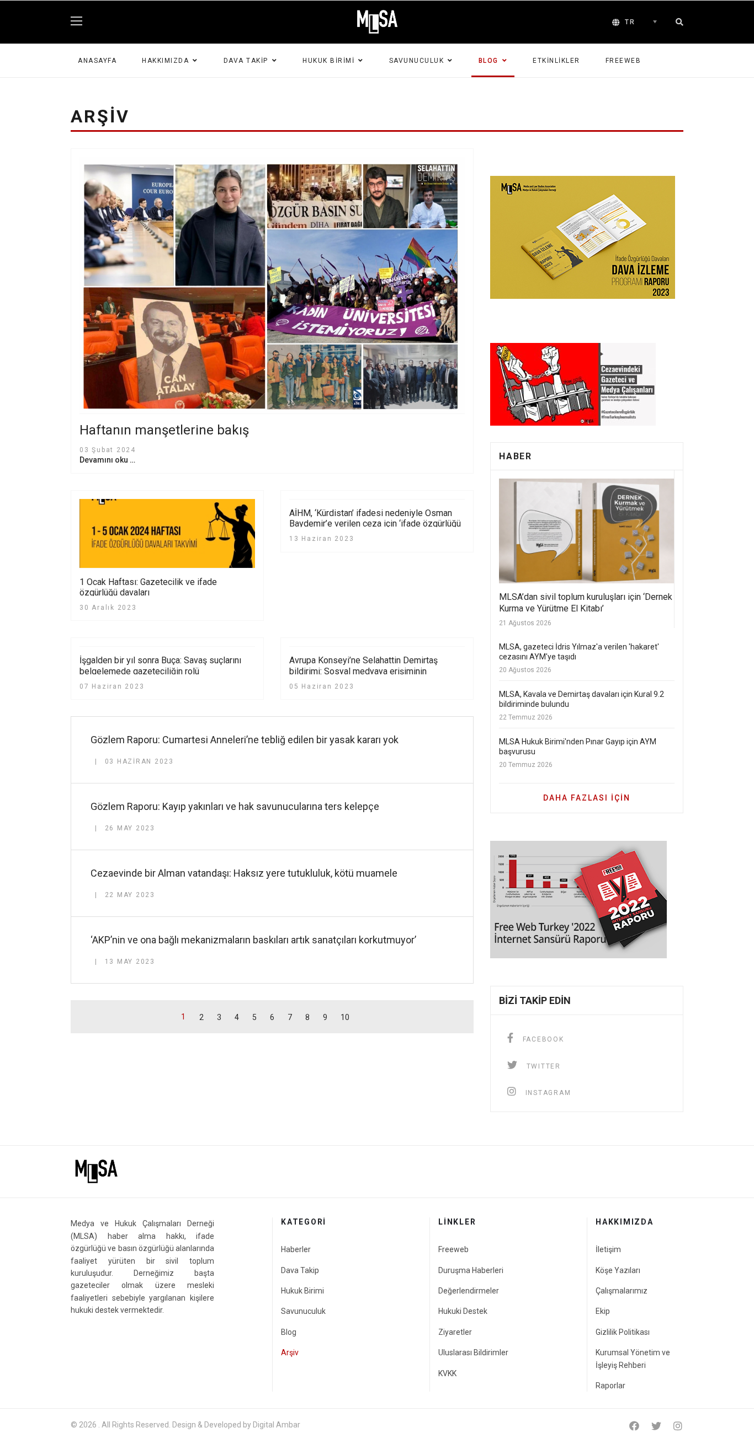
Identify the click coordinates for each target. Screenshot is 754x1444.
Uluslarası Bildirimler (473, 1352)
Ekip (603, 1311)
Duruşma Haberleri (470, 1270)
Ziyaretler (455, 1332)
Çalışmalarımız (621, 1290)
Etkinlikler (556, 61)
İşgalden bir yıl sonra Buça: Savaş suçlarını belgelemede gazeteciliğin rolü (160, 665)
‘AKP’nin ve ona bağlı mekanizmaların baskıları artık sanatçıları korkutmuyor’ (253, 940)
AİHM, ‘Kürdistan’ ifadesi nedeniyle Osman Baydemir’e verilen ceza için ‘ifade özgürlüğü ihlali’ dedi (375, 523)
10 (345, 1017)
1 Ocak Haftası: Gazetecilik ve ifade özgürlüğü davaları (148, 587)
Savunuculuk (416, 61)
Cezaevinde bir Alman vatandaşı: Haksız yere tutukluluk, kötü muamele (244, 873)
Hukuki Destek (462, 1311)
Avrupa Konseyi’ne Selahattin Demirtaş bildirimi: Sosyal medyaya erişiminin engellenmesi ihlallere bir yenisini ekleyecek (374, 670)
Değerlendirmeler (468, 1290)
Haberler (296, 1249)
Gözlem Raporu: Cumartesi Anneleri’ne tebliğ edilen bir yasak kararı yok (245, 739)
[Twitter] (656, 1426)
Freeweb (623, 61)
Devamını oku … (107, 459)
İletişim (608, 1249)
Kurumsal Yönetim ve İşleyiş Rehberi (633, 1358)
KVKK (447, 1373)
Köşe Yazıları (618, 1270)
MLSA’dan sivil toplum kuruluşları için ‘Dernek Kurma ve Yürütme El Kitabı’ (585, 603)
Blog (488, 61)
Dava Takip (246, 61)
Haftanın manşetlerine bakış (164, 430)
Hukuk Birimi (328, 61)
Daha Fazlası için (586, 797)
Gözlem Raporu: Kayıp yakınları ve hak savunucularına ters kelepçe (235, 806)
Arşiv (290, 1352)
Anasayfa (97, 61)
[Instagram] (677, 1426)
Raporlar (610, 1385)
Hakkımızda (165, 61)
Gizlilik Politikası (623, 1332)
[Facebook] (634, 1426)
